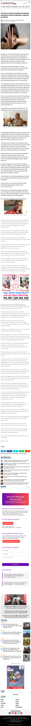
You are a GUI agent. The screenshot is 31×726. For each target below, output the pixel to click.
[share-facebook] (9, 451)
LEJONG (23, 6)
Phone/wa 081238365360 (15, 722)
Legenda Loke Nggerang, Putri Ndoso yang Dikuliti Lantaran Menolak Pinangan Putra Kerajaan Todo (12, 650)
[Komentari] (27, 451)
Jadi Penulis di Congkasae (21, 717)
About (6, 717)
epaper (17, 705)
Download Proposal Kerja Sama (11, 541)
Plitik (19, 6)
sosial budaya (14, 6)
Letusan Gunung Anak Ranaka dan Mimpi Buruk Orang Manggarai (12, 633)
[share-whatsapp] (21, 451)
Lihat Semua (15, 694)
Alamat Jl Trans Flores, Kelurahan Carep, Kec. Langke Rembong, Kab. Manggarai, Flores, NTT (15, 719)
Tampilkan (27, 486)
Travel (17, 703)
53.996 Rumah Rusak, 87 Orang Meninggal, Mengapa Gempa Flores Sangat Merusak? (16, 611)
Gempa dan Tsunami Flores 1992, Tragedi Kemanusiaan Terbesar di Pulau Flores (12, 657)
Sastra (17, 701)
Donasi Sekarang (8, 523)
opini (2, 707)
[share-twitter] (15, 451)
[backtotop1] (30, 725)
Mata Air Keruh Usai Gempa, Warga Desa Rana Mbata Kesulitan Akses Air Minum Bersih (16, 616)
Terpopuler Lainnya (15, 663)
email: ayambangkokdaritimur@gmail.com (15, 720)
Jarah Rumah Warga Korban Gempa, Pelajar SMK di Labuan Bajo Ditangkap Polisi (16, 607)
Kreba (4, 6)
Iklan (14, 717)
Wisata (26, 6)
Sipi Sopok (8, 6)
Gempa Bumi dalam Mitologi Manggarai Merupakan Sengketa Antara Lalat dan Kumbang (12, 641)
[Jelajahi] (29, 2)
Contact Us (10, 717)
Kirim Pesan (15, 564)
